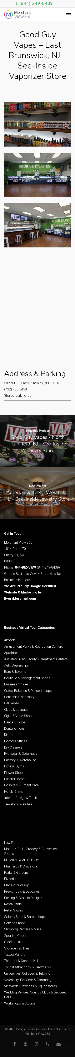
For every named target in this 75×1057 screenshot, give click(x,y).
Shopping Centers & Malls (22, 929)
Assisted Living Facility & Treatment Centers (36, 659)
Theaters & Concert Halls (22, 961)
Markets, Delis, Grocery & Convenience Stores (32, 851)
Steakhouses (13, 942)
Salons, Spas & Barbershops (25, 917)
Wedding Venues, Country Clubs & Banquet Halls (35, 994)
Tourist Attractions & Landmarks (27, 967)
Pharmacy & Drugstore (20, 866)
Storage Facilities (17, 948)
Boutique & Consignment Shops (27, 678)
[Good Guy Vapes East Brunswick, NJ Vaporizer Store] (37, 225)
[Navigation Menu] (68, 14)
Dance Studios (14, 722)
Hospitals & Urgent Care (21, 785)
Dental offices (14, 728)
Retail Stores (13, 910)
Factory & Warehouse (20, 760)
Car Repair (11, 703)
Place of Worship (16, 885)
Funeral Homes (15, 779)
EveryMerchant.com (20, 599)
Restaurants (13, 904)
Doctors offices (15, 741)
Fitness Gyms (14, 766)
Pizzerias (10, 879)
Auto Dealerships (16, 665)
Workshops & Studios (20, 1003)
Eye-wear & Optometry (21, 754)
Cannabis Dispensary (19, 697)
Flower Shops (14, 773)
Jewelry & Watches (18, 804)
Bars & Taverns (15, 672)
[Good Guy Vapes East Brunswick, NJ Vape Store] (37, 175)
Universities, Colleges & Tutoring (27, 973)
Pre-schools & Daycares (22, 891)
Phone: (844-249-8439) (32, 567)
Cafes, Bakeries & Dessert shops (28, 691)
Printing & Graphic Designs (23, 898)
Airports (10, 640)
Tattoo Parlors (14, 955)
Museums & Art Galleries (22, 860)
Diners (8, 735)
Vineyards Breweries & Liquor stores (30, 986)
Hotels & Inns (13, 792)
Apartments (12, 653)
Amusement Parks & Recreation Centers (33, 646)
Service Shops (14, 923)
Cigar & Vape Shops (18, 716)
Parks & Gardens (16, 873)
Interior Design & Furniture (22, 798)
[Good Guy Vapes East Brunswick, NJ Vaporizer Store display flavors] (37, 124)
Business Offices (16, 684)
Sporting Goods (15, 936)
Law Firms (11, 843)
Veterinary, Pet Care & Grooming (27, 980)
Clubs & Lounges (16, 710)
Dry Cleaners (13, 747)
